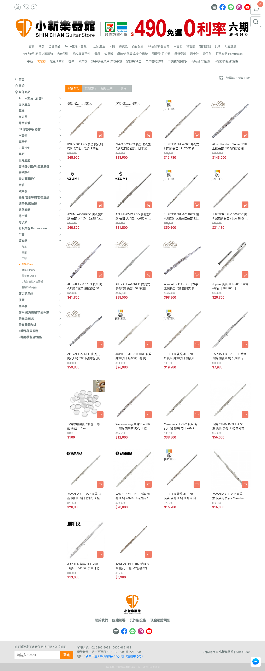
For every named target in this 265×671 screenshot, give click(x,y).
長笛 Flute (27, 264)
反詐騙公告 (138, 620)
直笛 (24, 252)
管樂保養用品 (29, 287)
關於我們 (101, 620)
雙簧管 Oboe (29, 275)
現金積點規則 (160, 620)
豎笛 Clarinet (29, 270)
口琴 (24, 258)
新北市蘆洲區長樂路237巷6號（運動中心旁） (115, 656)
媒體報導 (118, 620)
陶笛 (24, 247)
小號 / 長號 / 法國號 (32, 281)
